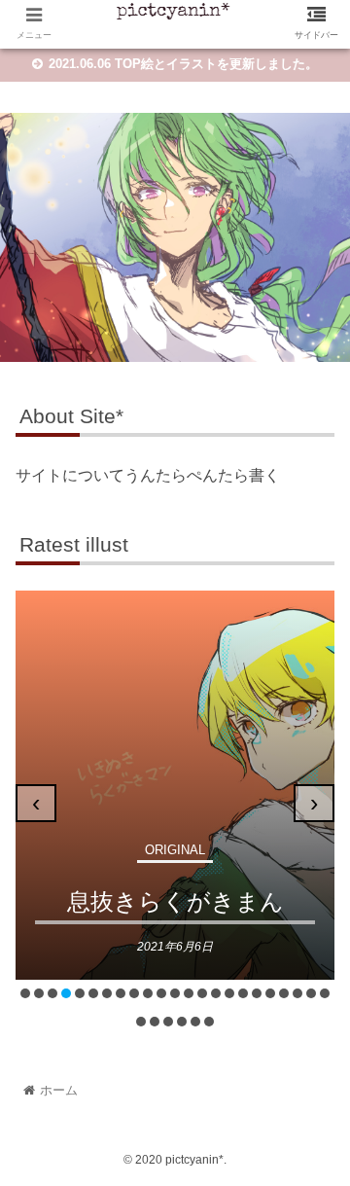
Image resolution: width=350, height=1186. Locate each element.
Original (175, 850)
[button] (25, 993)
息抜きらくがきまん (175, 901)
